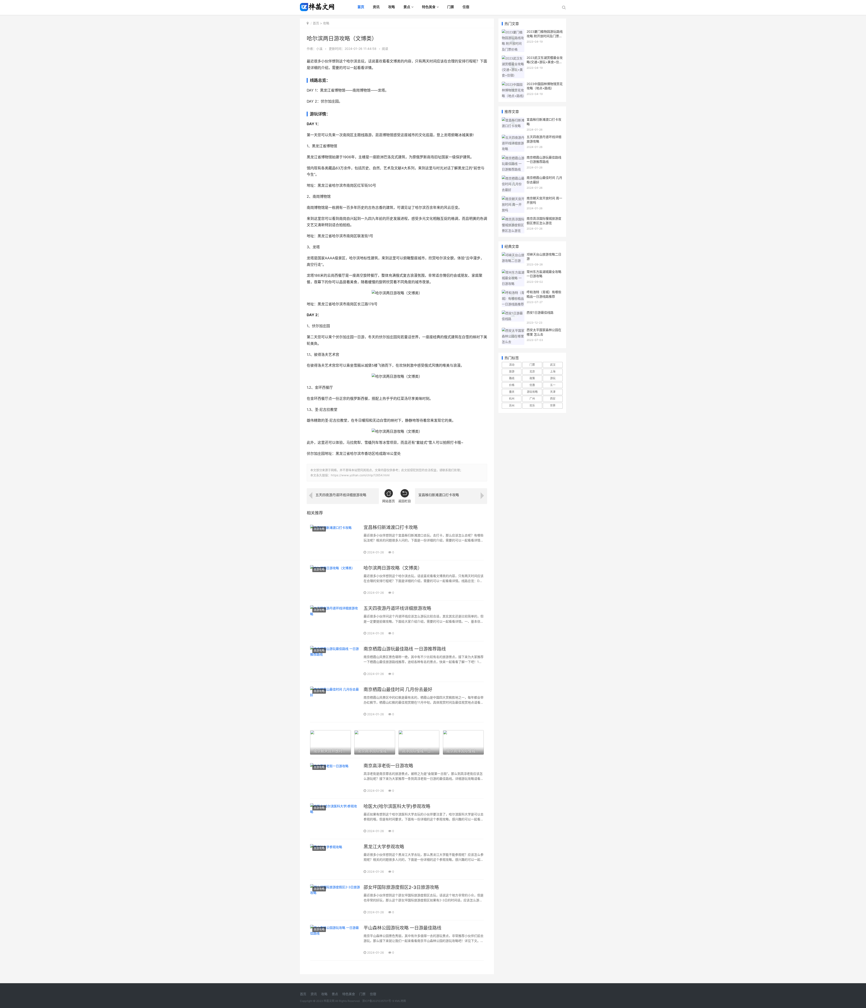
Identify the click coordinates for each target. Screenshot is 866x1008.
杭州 (511, 398)
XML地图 (400, 1001)
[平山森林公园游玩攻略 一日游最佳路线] (335, 940)
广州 (532, 398)
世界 (552, 405)
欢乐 (532, 405)
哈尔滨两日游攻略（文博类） (393, 568)
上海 (552, 371)
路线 (511, 378)
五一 (552, 385)
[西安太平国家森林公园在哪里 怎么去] (513, 330)
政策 (532, 378)
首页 (360, 7)
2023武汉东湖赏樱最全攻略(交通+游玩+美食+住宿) (545, 62)
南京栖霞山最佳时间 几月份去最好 (398, 689)
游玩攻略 (532, 392)
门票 (450, 7)
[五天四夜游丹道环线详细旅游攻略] (335, 621)
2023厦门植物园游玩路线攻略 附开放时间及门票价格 (545, 36)
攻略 (391, 7)
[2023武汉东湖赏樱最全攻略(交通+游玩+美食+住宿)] (513, 58)
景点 (406, 7)
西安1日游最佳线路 (540, 312)
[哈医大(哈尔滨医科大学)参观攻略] (335, 819)
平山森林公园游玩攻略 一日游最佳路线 (402, 928)
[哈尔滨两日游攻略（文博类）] (335, 580)
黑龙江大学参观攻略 (384, 846)
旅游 (511, 371)
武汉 (552, 364)
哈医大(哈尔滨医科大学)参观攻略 (397, 806)
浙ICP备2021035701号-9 (378, 1001)
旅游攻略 (319, 529)
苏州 (511, 405)
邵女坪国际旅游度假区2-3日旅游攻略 (401, 887)
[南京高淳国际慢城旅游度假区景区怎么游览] (513, 219)
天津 (552, 392)
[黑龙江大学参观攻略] (335, 859)
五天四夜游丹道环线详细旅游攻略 (397, 608)
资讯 (376, 7)
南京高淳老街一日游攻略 (388, 766)
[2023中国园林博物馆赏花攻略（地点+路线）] (513, 84)
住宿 (466, 7)
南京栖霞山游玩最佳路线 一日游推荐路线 (405, 649)
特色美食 (428, 7)
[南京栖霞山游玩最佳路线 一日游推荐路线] (335, 661)
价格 (511, 385)
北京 (532, 371)
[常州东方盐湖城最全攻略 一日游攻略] (513, 272)
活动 (511, 364)
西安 (552, 398)
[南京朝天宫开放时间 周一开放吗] (513, 199)
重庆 (511, 392)
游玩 (552, 378)
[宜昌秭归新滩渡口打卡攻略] (335, 540)
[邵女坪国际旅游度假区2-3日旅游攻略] (335, 900)
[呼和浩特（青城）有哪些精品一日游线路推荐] (513, 293)
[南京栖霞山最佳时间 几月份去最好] (335, 702)
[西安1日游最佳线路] (513, 313)
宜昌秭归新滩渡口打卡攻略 (391, 527)
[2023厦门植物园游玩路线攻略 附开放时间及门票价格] (513, 32)
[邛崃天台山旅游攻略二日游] (513, 255)
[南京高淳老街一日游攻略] (335, 778)
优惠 (532, 385)
